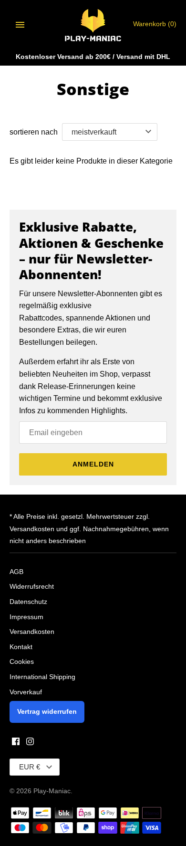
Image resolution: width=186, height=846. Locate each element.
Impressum (26, 617)
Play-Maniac (52, 791)
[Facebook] (16, 743)
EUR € (29, 767)
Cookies (22, 661)
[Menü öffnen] (20, 24)
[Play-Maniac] (93, 24)
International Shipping (42, 677)
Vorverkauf (26, 692)
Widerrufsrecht (32, 586)
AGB (16, 571)
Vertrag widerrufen (47, 711)
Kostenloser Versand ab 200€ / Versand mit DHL (93, 56)
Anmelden (93, 464)
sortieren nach (34, 132)
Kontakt (21, 647)
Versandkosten (32, 631)
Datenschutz (28, 601)
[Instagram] (30, 743)
